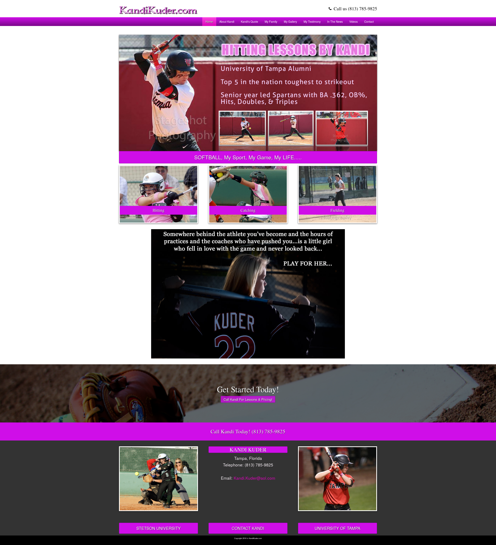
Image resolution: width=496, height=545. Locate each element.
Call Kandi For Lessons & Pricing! (248, 399)
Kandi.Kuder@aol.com (254, 478)
